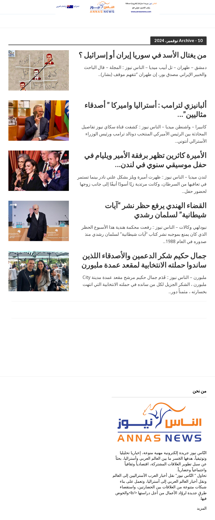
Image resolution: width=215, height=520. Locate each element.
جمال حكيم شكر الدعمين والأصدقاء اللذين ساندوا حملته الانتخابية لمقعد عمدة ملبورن (144, 260)
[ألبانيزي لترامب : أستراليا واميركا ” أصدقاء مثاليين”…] (38, 120)
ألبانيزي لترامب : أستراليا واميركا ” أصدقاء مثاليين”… (146, 109)
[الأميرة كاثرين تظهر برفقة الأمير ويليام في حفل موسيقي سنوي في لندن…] (38, 170)
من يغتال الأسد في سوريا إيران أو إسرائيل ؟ (143, 54)
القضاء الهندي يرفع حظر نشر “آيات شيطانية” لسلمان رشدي (156, 210)
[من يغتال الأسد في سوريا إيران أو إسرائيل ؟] (38, 70)
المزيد (202, 508)
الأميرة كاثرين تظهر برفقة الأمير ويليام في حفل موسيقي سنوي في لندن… (145, 160)
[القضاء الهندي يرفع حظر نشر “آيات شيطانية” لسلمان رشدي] (38, 220)
